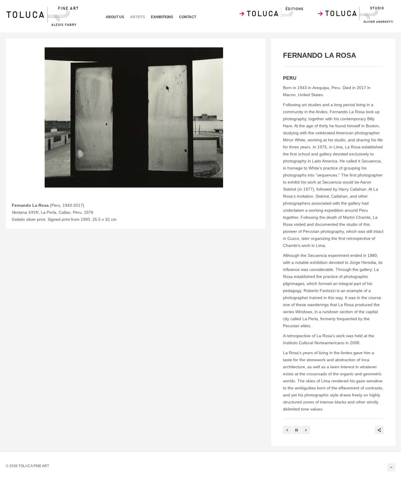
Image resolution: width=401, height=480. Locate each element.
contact (187, 17)
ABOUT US (115, 17)
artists (137, 17)
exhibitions (162, 17)
